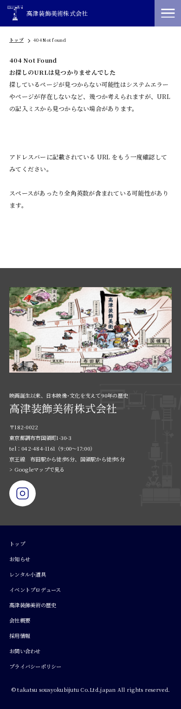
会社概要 (19, 620)
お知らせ (19, 559)
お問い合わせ (25, 651)
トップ (16, 40)
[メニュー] (168, 13)
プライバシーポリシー (35, 666)
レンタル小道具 (27, 574)
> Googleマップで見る (37, 469)
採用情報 (19, 635)
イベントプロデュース (35, 589)
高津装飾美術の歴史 (32, 605)
